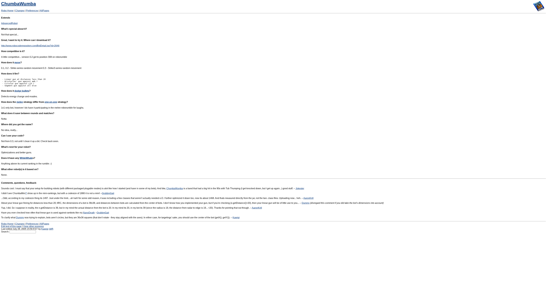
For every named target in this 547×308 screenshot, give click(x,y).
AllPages (44, 10)
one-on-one (51, 102)
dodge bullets (21, 91)
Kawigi (236, 217)
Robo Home (7, 10)
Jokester (300, 188)
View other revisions (33, 226)
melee (20, 102)
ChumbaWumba (18, 3)
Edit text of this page (11, 226)
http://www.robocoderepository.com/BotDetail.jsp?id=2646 (30, 45)
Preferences (32, 10)
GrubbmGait (108, 193)
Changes (19, 10)
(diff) (51, 229)
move (17, 62)
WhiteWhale (26, 158)
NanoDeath (89, 212)
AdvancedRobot (9, 23)
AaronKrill (308, 198)
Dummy (306, 203)
